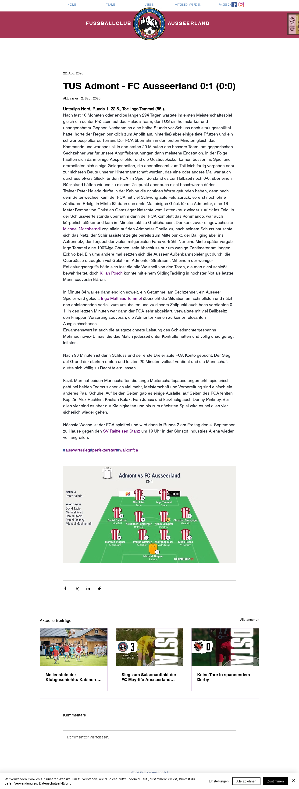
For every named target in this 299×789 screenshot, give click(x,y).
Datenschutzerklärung (55, 783)
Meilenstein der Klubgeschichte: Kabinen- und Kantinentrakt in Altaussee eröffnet (71, 677)
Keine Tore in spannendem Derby (223, 677)
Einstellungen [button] (219, 781)
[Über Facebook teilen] (65, 588)
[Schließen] (293, 781)
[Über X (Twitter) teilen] (77, 588)
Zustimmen (275, 781)
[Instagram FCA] (241, 4)
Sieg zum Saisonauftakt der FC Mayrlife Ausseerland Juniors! (148, 677)
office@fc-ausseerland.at (149, 772)
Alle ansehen (249, 619)
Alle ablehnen (246, 781)
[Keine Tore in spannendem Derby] (225, 647)
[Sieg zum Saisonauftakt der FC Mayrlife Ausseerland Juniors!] (149, 647)
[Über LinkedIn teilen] (88, 588)
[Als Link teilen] (99, 588)
